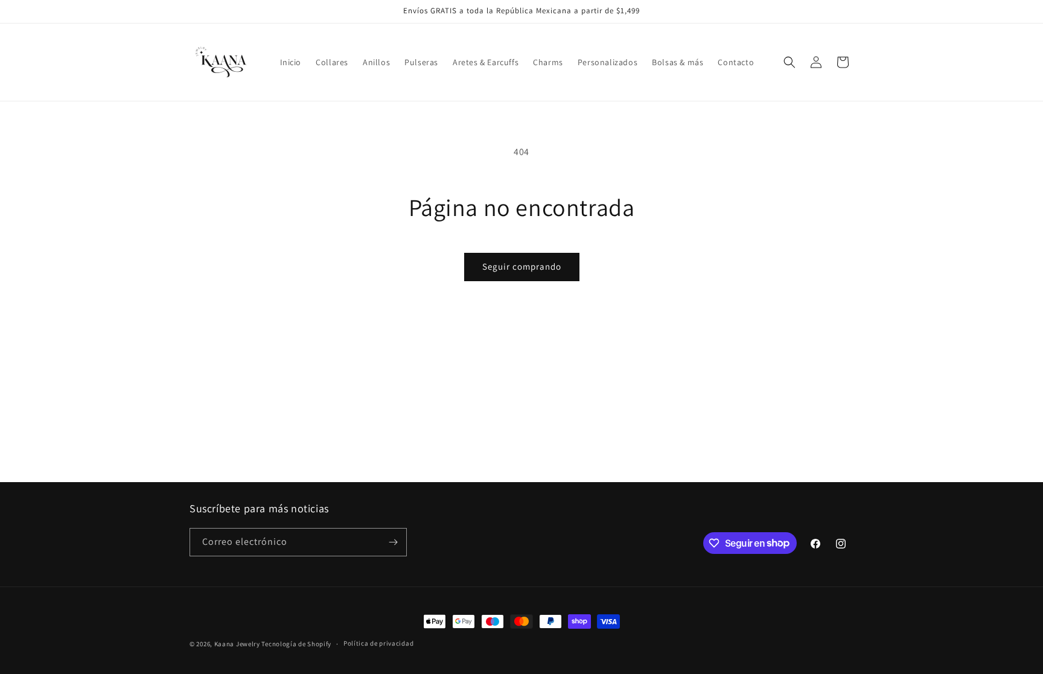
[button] (789, 62)
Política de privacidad (378, 643)
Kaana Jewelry (237, 644)
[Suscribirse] (393, 542)
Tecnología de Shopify (296, 644)
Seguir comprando (521, 266)
